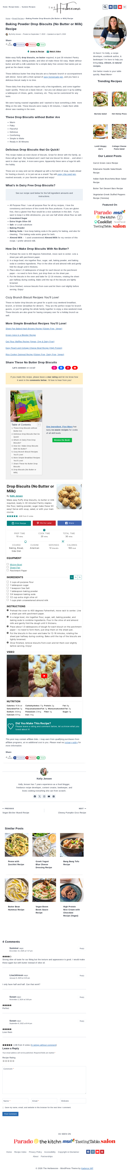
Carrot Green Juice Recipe (105, 163)
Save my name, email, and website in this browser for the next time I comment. (38, 1107)
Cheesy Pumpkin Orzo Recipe (72, 811)
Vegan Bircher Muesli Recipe (15, 811)
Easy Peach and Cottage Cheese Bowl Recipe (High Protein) (34, 348)
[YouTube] (120, 7)
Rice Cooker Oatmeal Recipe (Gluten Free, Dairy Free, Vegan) (35, 354)
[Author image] (7, 34)
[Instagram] (115, 7)
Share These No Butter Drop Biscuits (25, 465)
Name (6, 1101)
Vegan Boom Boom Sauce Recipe (42, 910)
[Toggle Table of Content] (38, 424)
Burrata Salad (100, 114)
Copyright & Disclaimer (68, 1152)
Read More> (106, 74)
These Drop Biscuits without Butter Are (25, 429)
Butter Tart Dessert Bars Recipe (108, 188)
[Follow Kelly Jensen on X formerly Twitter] (40, 796)
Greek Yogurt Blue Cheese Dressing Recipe (44, 864)
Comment (8, 1069)
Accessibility (50, 1152)
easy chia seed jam (66, 174)
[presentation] (16, 845)
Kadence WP (87, 1168)
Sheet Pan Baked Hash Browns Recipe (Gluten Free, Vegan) (34, 329)
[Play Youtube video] (44, 676)
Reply (82, 948)
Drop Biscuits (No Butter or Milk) (25, 471)
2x (76, 577)
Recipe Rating (8, 1058)
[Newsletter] (125, 7)
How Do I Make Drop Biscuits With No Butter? (26, 447)
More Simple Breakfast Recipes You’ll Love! (27, 459)
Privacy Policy (35, 1152)
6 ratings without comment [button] (43, 1045)
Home (5, 7)
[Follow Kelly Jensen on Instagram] (44, 796)
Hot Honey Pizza (119, 114)
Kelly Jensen (16, 34)
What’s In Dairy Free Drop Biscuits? (24, 441)
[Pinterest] (102, 1152)
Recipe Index (20, 1152)
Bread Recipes (18, 18)
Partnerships (47, 1156)
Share (71, 523)
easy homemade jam (53, 77)
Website (65, 1101)
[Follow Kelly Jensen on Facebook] (35, 796)
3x (80, 577)
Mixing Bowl (16, 564)
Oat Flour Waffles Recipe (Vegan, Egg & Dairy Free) (30, 341)
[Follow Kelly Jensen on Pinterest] (54, 796)
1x (72, 577)
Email (35, 1101)
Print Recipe (20, 523)
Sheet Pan (15, 567)
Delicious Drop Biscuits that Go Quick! (27, 435)
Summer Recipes (28, 7)
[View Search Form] (105, 7)
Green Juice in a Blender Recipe (21, 335)
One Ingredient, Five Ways (59, 427)
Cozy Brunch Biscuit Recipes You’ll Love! (26, 453)
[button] (8, 516)
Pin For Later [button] (46, 523)
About (35, 1156)
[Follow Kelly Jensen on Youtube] (49, 796)
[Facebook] (111, 7)
